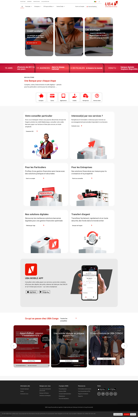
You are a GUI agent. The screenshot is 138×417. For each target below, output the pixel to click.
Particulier (27, 6)
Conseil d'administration (65, 393)
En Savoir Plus (31, 361)
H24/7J (112, 68)
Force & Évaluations (64, 398)
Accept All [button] (126, 414)
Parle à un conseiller (77, 178)
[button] (14, 346)
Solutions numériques (45, 395)
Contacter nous (75, 126)
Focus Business (63, 389)
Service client (97, 100)
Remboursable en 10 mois (98, 35)
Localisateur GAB (45, 1)
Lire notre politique (7, 415)
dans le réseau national (58, 68)
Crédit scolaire (35, 31)
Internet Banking (92, 6)
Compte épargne (24, 389)
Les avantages (93, 29)
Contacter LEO (29, 131)
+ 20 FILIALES (78, 68)
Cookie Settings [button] (118, 414)
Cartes (52, 100)
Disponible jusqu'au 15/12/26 (99, 38)
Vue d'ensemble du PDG (84, 391)
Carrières (29, 1)
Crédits (75, 100)
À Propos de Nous (48, 6)
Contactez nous (24, 393)
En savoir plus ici (32, 43)
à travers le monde (94, 68)
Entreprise (37, 6)
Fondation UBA (36, 1)
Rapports (80, 396)
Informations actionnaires (84, 389)
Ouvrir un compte (30, 178)
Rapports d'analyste (83, 393)
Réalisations (62, 396)
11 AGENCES (43, 68)
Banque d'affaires (44, 393)
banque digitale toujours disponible (129, 68)
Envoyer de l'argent (77, 225)
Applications (63, 100)
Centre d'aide (60, 6)
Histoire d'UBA (62, 391)
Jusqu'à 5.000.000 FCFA (97, 33)
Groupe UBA (22, 1)
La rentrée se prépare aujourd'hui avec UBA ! (35, 36)
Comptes (41, 100)
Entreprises (86, 100)
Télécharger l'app (30, 225)
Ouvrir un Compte (79, 6)
